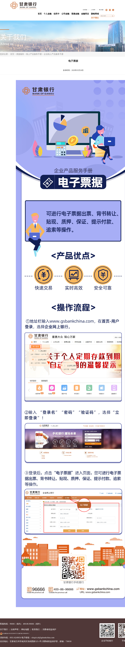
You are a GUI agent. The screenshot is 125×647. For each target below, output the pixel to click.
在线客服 (85, 9)
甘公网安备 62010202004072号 (10, 633)
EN (110, 10)
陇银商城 (95, 14)
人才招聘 (93, 9)
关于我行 (4, 629)
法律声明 (14, 629)
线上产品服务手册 (34, 54)
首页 (40, 14)
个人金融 (48, 14)
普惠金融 (75, 14)
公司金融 (65, 14)
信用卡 (56, 14)
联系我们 (36, 629)
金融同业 (85, 14)
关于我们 (95, 18)
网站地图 (25, 629)
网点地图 (101, 9)
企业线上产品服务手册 (53, 54)
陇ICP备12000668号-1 (23, 633)
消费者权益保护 (49, 629)
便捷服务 (20, 54)
